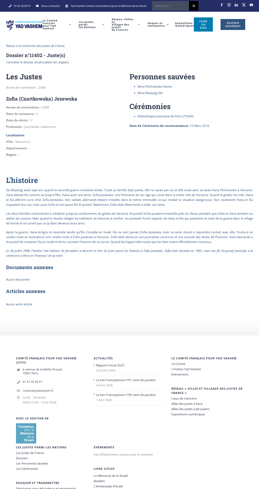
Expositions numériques (188, 414)
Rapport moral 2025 (110, 365)
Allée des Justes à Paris (187, 404)
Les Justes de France (30, 453)
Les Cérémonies (27, 469)
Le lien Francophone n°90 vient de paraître (126, 395)
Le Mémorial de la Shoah (111, 476)
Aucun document (18, 279)
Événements (179, 374)
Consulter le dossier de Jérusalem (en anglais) (37, 62)
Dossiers (22, 458)
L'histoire (22, 180)
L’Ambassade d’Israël (108, 486)
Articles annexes (25, 291)
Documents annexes (29, 267)
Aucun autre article (19, 304)
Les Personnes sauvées (32, 463)
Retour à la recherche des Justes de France (35, 46)
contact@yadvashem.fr (38, 390)
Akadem (99, 481)
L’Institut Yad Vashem (186, 369)
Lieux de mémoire (184, 398)
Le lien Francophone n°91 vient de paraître (126, 380)
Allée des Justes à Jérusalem (190, 409)
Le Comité (178, 364)
